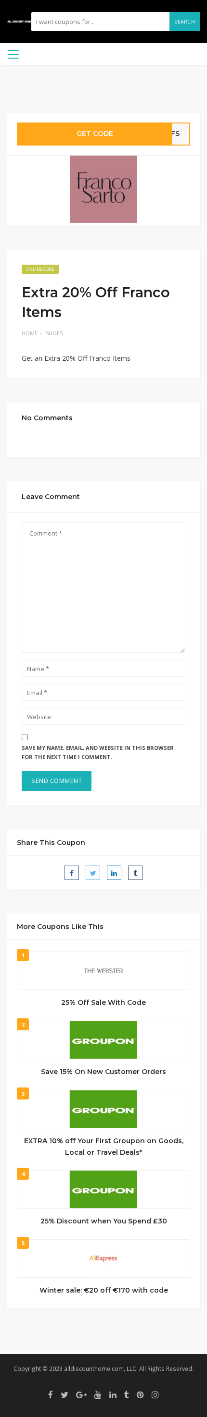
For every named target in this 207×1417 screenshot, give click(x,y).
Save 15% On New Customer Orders (103, 1071)
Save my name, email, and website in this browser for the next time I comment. (98, 752)
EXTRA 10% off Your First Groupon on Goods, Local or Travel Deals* (103, 1146)
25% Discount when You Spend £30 (103, 1221)
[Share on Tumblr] (135, 873)
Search (184, 21)
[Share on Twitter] (93, 873)
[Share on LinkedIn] (114, 873)
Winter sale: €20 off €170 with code (103, 1290)
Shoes (54, 333)
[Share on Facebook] (72, 873)
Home (30, 333)
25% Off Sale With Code (103, 1002)
